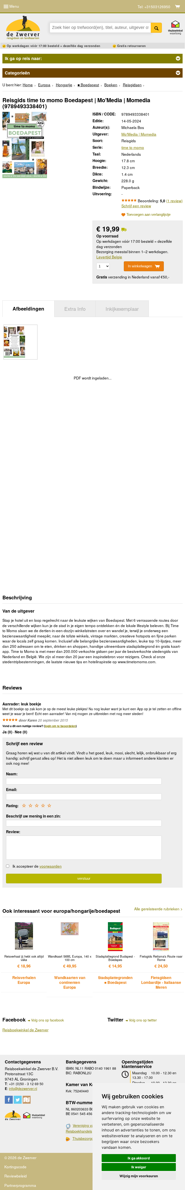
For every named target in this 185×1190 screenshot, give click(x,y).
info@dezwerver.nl (23, 1088)
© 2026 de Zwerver (20, 1157)
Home (28, 84)
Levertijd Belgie (109, 256)
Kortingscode (15, 1166)
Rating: (12, 805)
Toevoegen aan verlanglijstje (148, 214)
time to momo (132, 147)
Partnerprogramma (20, 1185)
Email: (11, 789)
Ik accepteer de (37, 866)
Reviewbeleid (15, 1175)
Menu (13, 6)
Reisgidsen (132, 84)
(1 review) (174, 200)
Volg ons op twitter (143, 1020)
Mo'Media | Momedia (138, 134)
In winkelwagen (140, 266)
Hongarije (64, 84)
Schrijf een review (136, 205)
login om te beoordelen (60, 726)
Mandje (177, 6)
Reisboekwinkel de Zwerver (25, 1029)
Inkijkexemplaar (122, 308)
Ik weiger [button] (138, 1167)
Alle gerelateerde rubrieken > (158, 908)
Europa (44, 84)
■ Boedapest (88, 84)
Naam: (12, 774)
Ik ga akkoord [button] (139, 1158)
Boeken (110, 84)
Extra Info (75, 308)
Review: (13, 831)
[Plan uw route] (27, 1100)
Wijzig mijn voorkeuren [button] (138, 1176)
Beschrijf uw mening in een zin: (33, 816)
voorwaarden (51, 866)
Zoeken (156, 28)
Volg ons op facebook (47, 1020)
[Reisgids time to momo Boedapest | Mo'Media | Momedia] (24, 144)
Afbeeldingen (28, 308)
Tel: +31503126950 (154, 6)
